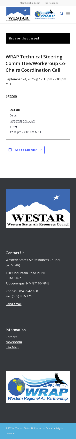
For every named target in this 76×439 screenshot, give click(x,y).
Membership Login (30, 2)
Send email (13, 304)
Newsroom (14, 342)
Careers (11, 337)
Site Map (12, 347)
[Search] (60, 13)
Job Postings (51, 2)
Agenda (11, 96)
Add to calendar (26, 150)
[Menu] (68, 13)
